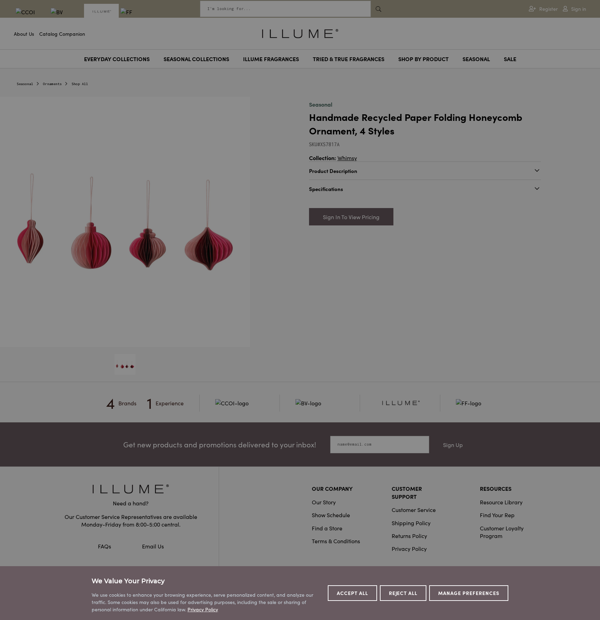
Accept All (352, 592)
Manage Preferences (468, 592)
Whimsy (347, 158)
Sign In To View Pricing (351, 217)
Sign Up (453, 444)
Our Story (324, 502)
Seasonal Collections (196, 59)
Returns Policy (409, 535)
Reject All (403, 592)
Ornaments (52, 84)
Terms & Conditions (336, 541)
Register (548, 9)
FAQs (105, 546)
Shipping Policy (411, 523)
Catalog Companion (62, 33)
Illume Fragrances (271, 59)
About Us (24, 33)
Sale (510, 59)
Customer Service (414, 509)
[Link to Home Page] (300, 32)
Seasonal (476, 59)
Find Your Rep (497, 515)
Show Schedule (331, 515)
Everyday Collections (117, 59)
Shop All (80, 84)
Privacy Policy (409, 548)
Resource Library (501, 502)
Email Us (153, 546)
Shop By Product (423, 59)
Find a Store (327, 528)
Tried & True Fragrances (348, 59)
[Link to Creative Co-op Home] (131, 489)
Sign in (578, 9)
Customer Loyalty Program (502, 531)
